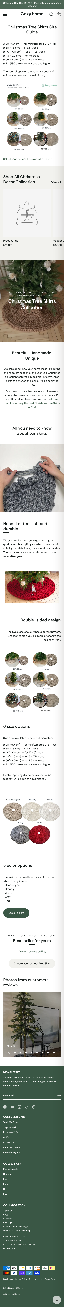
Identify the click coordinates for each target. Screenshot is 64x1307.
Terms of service (36, 1279)
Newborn (7, 1174)
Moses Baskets (10, 1169)
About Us (7, 1210)
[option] (32, 1024)
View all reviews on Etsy (32, 951)
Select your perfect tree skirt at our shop (27, 159)
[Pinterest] (33, 1106)
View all (56, 182)
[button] (9, 1052)
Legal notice (8, 1279)
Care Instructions (11, 1147)
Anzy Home (15, 1294)
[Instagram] (19, 1106)
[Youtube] (12, 1106)
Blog (5, 1214)
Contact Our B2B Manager (16, 1226)
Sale (5, 1194)
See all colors (16, 913)
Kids (5, 1179)
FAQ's (6, 1137)
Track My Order (10, 1122)
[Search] (51, 14)
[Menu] (5, 14)
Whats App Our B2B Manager (17, 1230)
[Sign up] (59, 1095)
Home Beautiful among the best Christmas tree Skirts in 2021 (32, 403)
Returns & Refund (11, 1132)
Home (6, 1189)
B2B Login (8, 1222)
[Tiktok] (26, 1106)
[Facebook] (5, 1106)
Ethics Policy (50, 1279)
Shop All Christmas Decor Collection (21, 179)
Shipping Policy (10, 1127)
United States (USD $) (12, 1288)
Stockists (8, 1218)
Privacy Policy (21, 1279)
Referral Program (11, 1152)
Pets (5, 1184)
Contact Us (8, 1142)
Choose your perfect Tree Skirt (32, 963)
